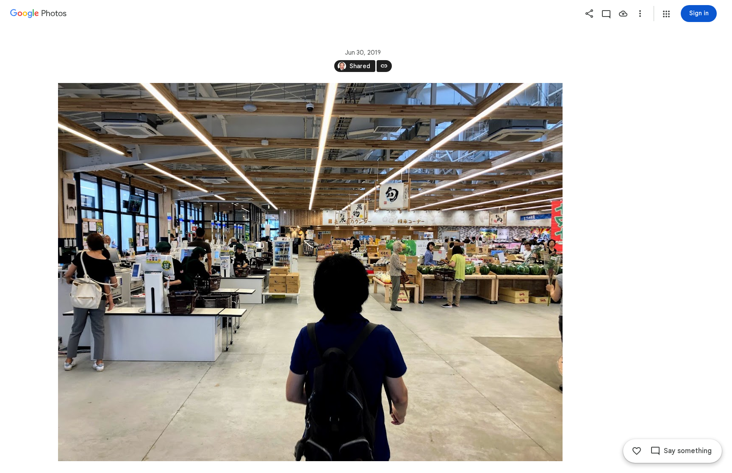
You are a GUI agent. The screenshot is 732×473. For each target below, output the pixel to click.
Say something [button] (688, 451)
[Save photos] (623, 13)
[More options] (640, 13)
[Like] (636, 451)
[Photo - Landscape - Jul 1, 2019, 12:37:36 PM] (310, 272)
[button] (666, 14)
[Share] (589, 13)
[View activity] (606, 13)
